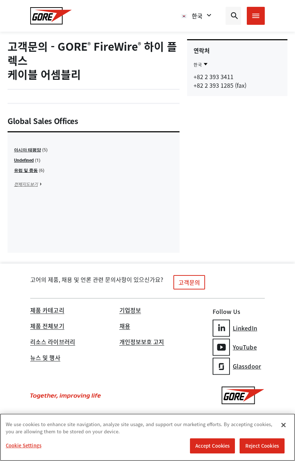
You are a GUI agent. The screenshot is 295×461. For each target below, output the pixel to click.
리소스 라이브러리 (52, 342)
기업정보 (130, 310)
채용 (124, 326)
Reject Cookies (262, 445)
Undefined (24, 160)
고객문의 (189, 282)
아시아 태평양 (27, 149)
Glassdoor (247, 366)
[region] (147, 437)
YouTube (245, 347)
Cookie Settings (23, 445)
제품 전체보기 (47, 326)
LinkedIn (245, 328)
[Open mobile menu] (256, 16)
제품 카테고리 (47, 310)
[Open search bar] (233, 16)
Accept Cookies (212, 445)
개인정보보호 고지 (141, 342)
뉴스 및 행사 (45, 358)
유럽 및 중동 (26, 170)
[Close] (283, 425)
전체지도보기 (26, 184)
